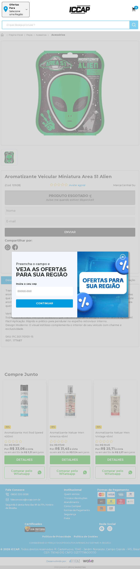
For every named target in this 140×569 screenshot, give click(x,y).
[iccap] (80, 9)
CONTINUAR (44, 303)
